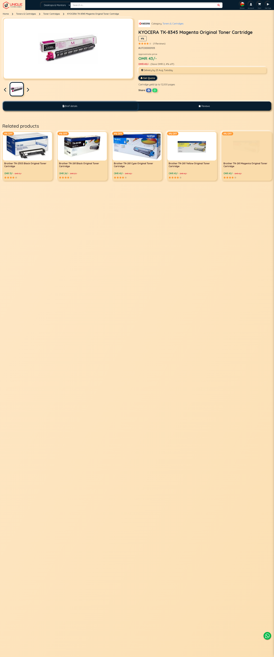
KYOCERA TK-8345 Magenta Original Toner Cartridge (93, 13)
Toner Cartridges (52, 13)
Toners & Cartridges (26, 13)
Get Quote (149, 78)
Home (6, 13)
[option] (27, 156)
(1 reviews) (159, 43)
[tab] (70, 106)
